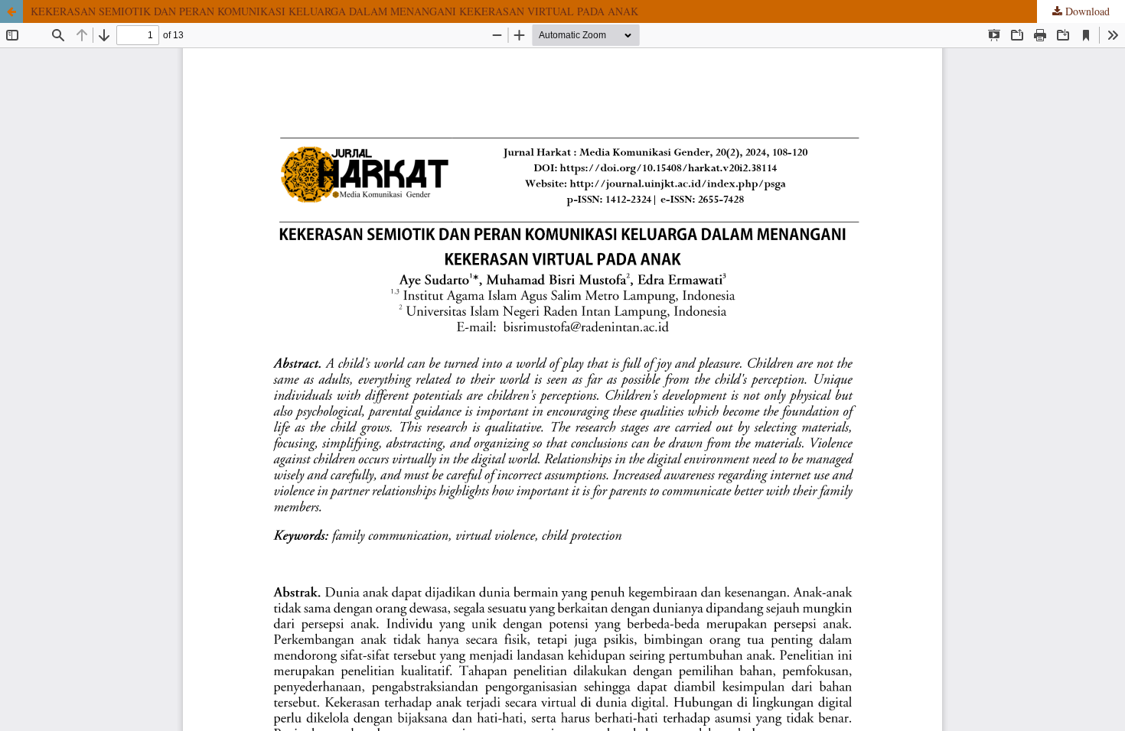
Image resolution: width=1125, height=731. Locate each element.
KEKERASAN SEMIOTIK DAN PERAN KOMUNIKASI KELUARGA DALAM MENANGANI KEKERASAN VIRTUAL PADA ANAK (334, 11)
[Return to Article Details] (11, 11)
